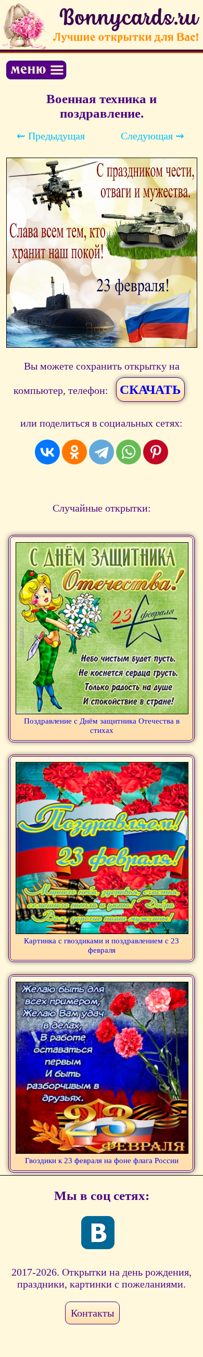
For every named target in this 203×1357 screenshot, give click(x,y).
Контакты (92, 1313)
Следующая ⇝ (152, 136)
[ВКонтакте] (47, 452)
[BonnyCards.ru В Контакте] (98, 1232)
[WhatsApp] (128, 452)
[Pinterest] (155, 452)
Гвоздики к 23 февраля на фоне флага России (102, 1160)
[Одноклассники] (74, 452)
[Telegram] (101, 452)
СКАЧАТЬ (150, 390)
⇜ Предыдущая (51, 136)
